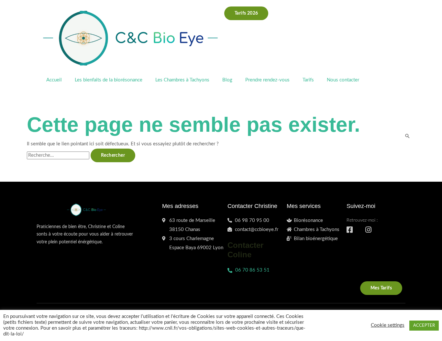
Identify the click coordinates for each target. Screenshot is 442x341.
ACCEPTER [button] (424, 325)
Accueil (54, 80)
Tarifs (308, 80)
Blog (227, 80)
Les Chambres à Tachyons (182, 80)
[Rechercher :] (59, 155)
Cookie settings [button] (387, 325)
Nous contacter (343, 80)
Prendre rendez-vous (267, 80)
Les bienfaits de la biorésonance (108, 80)
